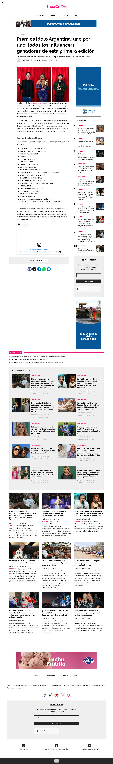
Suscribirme (88, 281)
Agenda (12, 623)
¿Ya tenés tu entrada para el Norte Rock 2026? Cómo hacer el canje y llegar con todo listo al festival (55, 613)
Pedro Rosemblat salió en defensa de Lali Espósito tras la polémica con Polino (43, 451)
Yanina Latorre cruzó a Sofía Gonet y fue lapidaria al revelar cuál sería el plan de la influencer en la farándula (88, 452)
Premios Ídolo (39, 103)
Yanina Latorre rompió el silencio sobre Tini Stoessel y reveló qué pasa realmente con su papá (43, 474)
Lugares (77, 571)
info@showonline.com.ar (89, 749)
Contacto (38, 675)
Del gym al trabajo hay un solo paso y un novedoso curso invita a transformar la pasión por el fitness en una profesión (42, 407)
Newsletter (64, 15)
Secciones (40, 15)
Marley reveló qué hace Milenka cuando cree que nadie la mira (30, 359)
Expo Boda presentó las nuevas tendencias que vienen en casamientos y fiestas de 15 (38, 362)
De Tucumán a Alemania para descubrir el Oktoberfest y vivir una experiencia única (56, 563)
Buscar (74, 15)
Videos (52, 15)
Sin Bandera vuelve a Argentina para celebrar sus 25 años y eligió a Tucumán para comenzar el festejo (86, 156)
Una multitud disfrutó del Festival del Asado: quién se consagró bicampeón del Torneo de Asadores (88, 406)
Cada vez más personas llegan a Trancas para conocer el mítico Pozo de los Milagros (38, 356)
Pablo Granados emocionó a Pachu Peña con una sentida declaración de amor (86, 169)
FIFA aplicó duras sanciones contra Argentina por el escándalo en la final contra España (88, 430)
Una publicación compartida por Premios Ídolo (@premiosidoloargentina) (39, 252)
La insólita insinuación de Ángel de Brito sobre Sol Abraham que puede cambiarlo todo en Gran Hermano (87, 383)
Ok (56, 761)
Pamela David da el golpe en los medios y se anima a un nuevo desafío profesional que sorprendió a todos (88, 474)
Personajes (13, 569)
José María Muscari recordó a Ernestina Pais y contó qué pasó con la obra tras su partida (88, 613)
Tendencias (21, 34)
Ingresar (65, 675)
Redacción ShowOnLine (31, 60)
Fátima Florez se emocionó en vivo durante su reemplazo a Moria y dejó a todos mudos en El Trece (43, 430)
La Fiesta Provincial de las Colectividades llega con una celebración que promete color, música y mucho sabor (22, 614)
